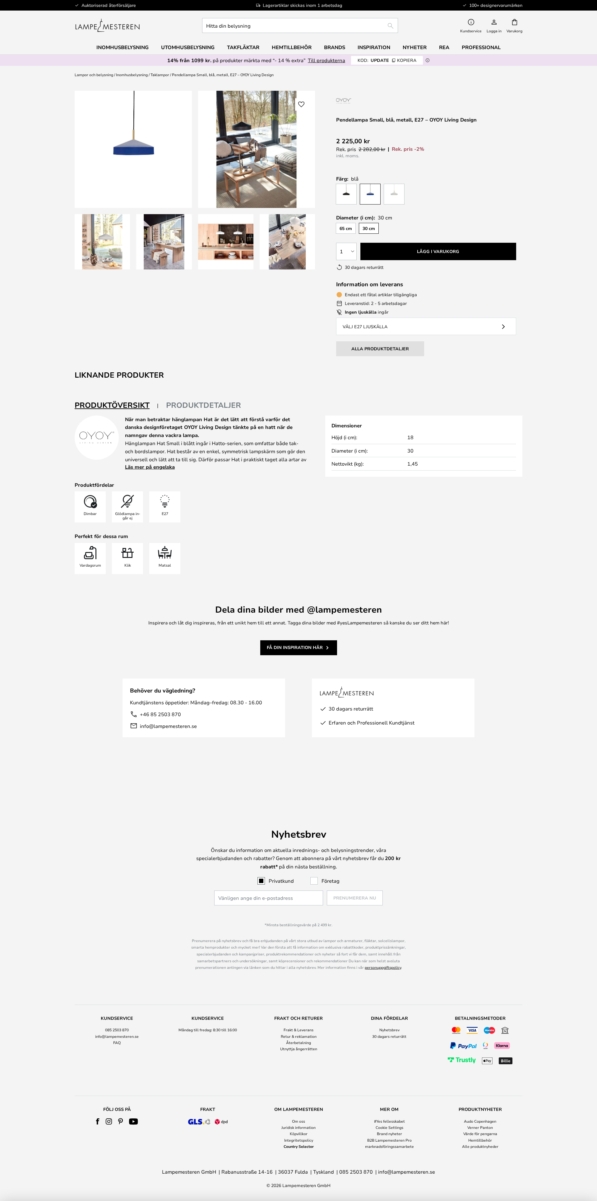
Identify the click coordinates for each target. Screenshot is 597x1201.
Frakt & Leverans (298, 1029)
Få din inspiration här (295, 647)
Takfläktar (243, 47)
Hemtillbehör (480, 1140)
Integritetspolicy (298, 1140)
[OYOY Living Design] (361, 101)
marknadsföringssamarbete (389, 1146)
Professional (481, 47)
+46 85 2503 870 (160, 714)
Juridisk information (298, 1127)
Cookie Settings (389, 1127)
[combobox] (300, 25)
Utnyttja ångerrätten (298, 1048)
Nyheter (415, 47)
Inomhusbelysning (132, 74)
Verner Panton (480, 1127)
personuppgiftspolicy (383, 967)
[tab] (117, 405)
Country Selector (299, 1146)
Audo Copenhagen (480, 1121)
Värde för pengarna (480, 1133)
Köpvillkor (299, 1133)
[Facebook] (98, 1121)
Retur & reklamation (299, 1036)
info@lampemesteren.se (168, 726)
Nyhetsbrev (389, 1029)
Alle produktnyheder (480, 1146)
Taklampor (159, 74)
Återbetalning (298, 1042)
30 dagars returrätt (389, 1036)
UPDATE (387, 60)
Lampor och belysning (94, 74)
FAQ (117, 1042)
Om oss (298, 1121)
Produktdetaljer (203, 405)
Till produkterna (326, 60)
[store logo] (107, 25)
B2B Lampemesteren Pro (389, 1140)
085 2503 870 (117, 1029)
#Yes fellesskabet (389, 1121)
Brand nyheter (389, 1133)
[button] (102, 241)
